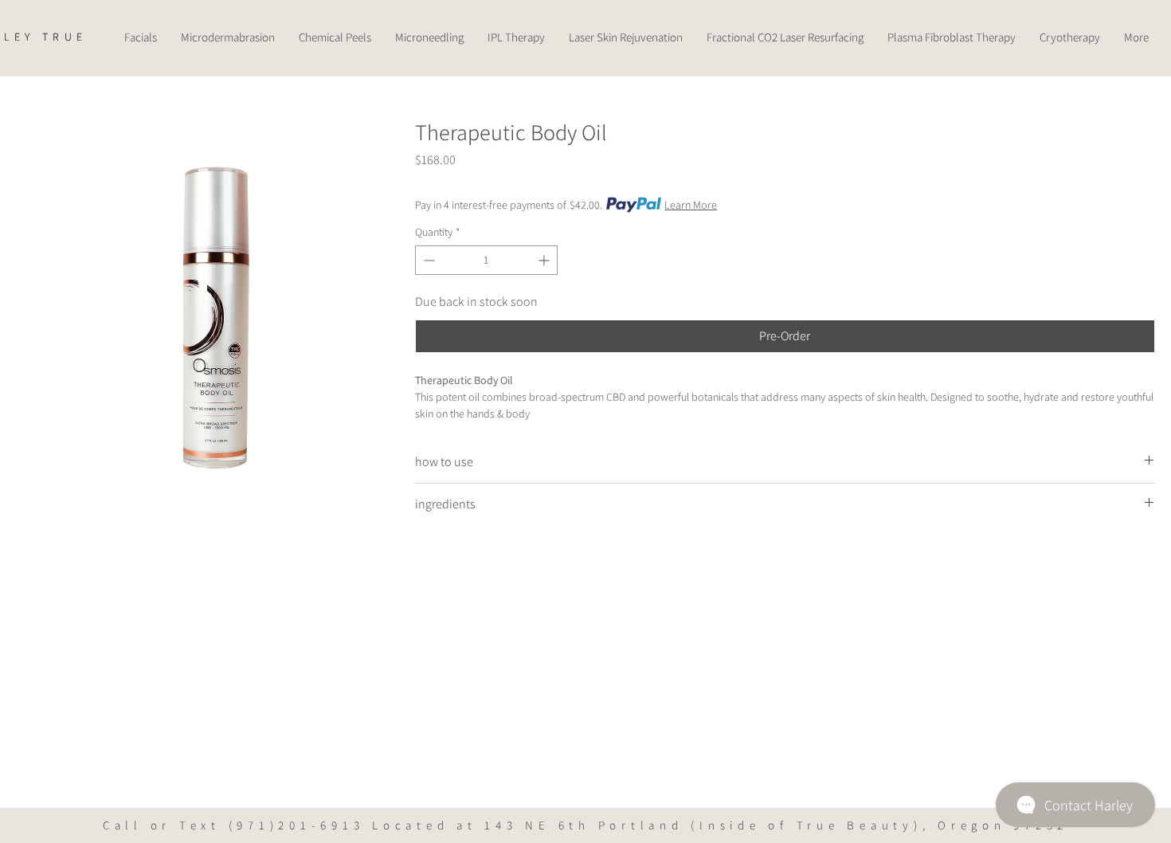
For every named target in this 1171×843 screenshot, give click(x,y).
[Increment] (545, 260)
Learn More (690, 205)
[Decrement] (427, 260)
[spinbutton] (486, 260)
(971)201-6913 (297, 825)
